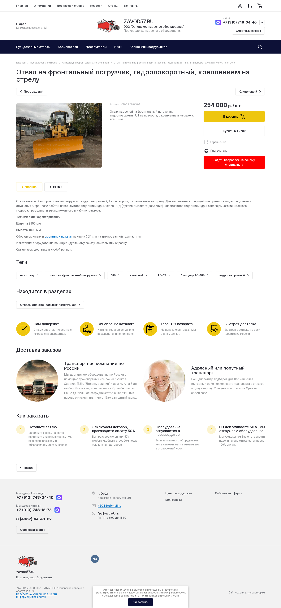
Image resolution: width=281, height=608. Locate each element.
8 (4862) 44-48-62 (34, 519)
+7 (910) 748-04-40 (240, 22)
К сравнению (218, 142)
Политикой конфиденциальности (159, 595)
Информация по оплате (31, 596)
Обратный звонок (248, 31)
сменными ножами (58, 236)
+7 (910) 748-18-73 (34, 510)
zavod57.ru (25, 572)
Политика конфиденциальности (36, 594)
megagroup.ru (256, 592)
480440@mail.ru (109, 505)
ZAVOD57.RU (139, 21)
